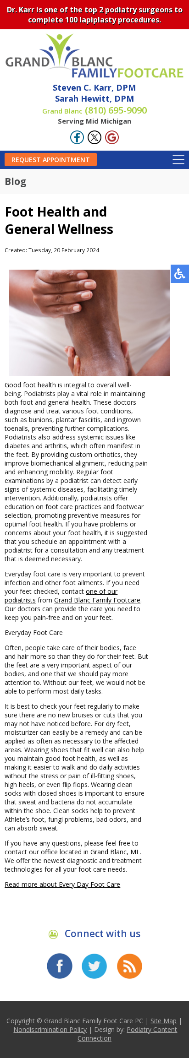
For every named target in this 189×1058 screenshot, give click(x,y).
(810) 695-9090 (94, 110)
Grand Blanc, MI (114, 851)
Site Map (163, 1020)
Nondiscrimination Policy (50, 1029)
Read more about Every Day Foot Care (62, 884)
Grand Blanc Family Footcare (97, 600)
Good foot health (30, 384)
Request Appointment (50, 159)
